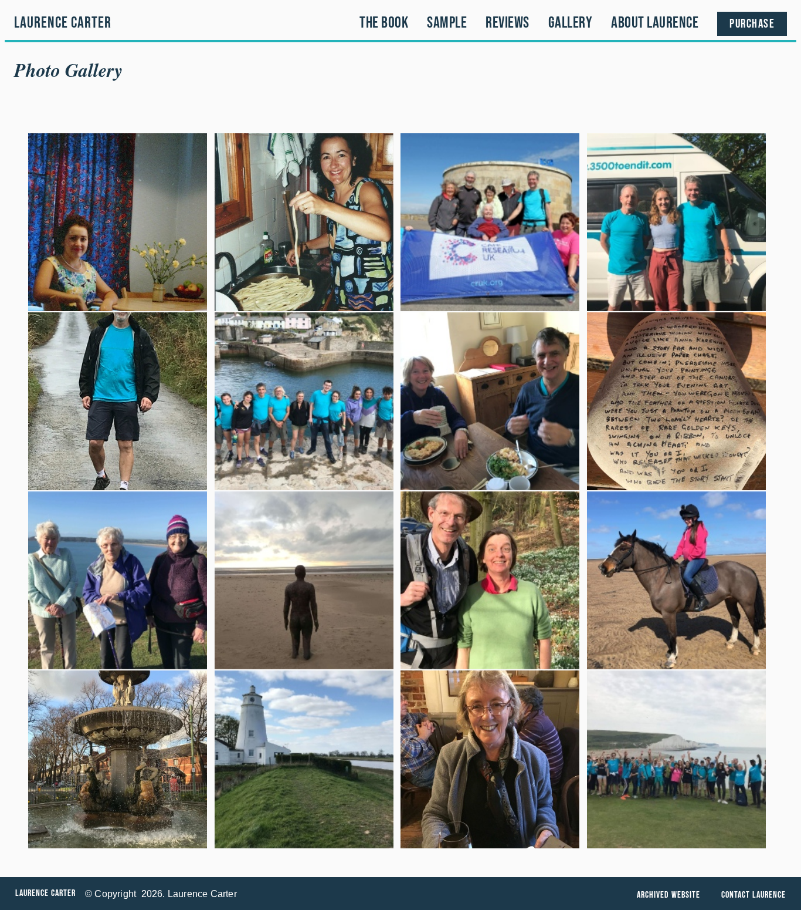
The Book (383, 23)
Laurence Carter (62, 23)
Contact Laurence (753, 895)
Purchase (752, 23)
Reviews (508, 23)
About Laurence (654, 23)
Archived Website (668, 895)
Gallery (570, 23)
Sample (447, 23)
